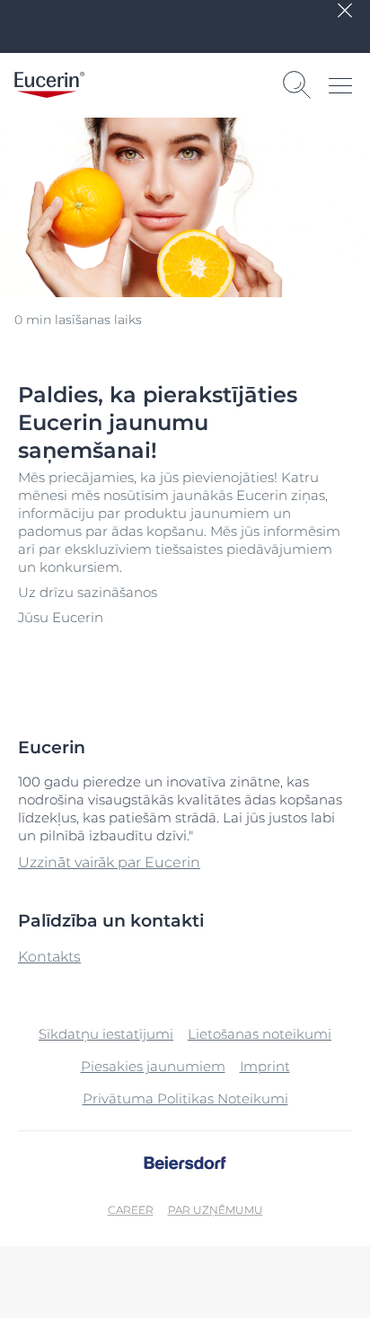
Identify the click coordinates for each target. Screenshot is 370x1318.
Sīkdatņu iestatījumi (106, 1033)
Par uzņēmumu (215, 1210)
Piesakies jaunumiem (153, 1066)
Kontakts (49, 956)
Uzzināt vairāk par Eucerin (109, 862)
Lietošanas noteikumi (259, 1033)
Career (131, 1210)
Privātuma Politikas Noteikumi (185, 1098)
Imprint (265, 1066)
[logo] (49, 85)
